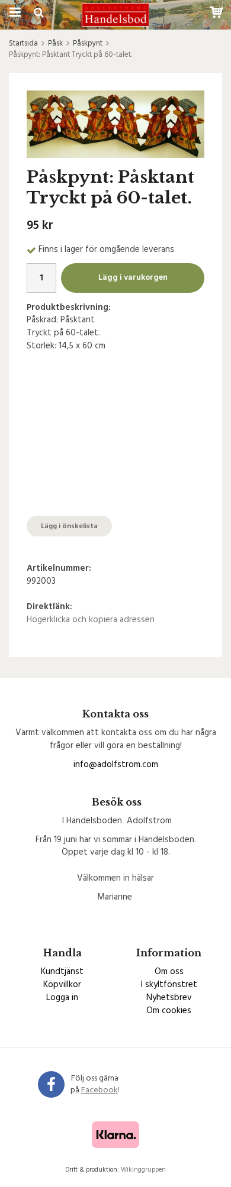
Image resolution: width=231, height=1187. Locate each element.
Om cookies (168, 1011)
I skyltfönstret (169, 985)
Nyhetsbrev (169, 998)
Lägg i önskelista (69, 526)
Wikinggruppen (143, 1170)
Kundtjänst (62, 972)
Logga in (62, 998)
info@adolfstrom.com (115, 765)
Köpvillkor (62, 985)
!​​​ (100, 1090)
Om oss (169, 972)
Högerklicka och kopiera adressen (91, 620)
